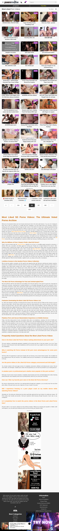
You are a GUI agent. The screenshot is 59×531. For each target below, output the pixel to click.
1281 (29, 209)
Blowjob (15, 519)
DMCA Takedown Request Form (43, 511)
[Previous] (11, 205)
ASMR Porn (24, 529)
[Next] (52, 205)
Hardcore (15, 516)
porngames (16, 5)
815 (25, 205)
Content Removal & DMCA (43, 503)
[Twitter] (15, 506)
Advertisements (43, 507)
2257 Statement (44, 505)
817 (39, 205)
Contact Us (43, 509)
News (43, 497)
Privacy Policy (43, 501)
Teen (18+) (15, 517)
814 (18, 205)
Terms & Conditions (43, 499)
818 (45, 205)
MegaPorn (19, 529)
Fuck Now (43, 5)
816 (32, 205)
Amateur (15, 521)
